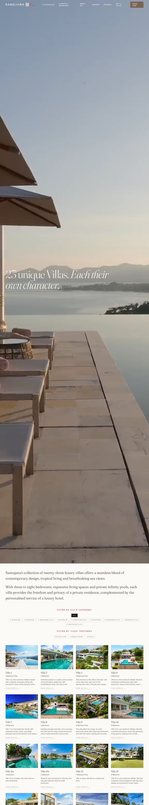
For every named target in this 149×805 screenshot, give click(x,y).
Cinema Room (76, 637)
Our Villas (32, 5)
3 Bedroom (15, 620)
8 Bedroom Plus (74, 624)
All (74, 615)
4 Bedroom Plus (46, 620)
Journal (108, 4)
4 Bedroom (29, 620)
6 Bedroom (96, 620)
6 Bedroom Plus (112, 620)
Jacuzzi (90, 637)
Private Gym (60, 637)
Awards (96, 4)
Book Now (135, 5)
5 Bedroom (63, 620)
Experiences (49, 4)
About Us (83, 5)
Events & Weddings (63, 5)
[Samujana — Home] (17, 5)
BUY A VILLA (119, 5)
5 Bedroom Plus (79, 620)
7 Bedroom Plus (131, 620)
